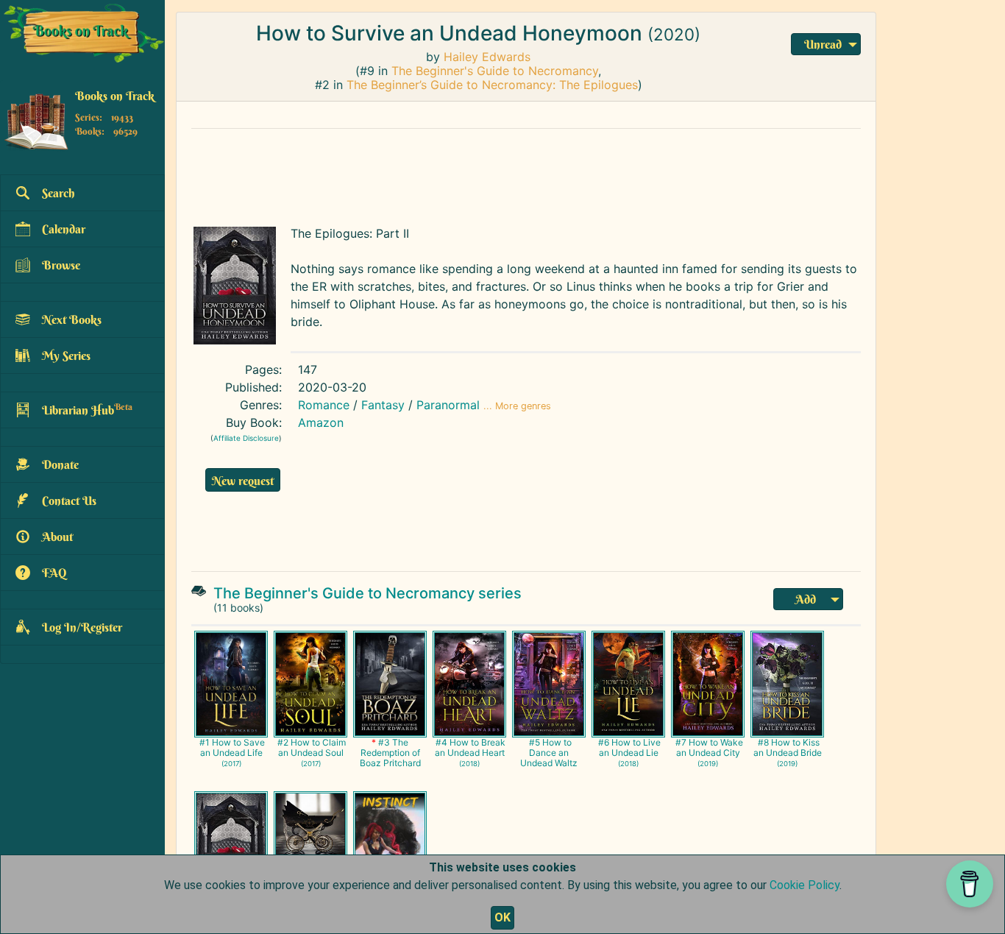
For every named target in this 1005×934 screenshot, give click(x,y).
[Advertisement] (526, 174)
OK (502, 917)
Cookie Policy (804, 885)
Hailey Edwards (487, 56)
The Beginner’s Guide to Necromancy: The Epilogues (492, 84)
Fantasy (383, 404)
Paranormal (448, 404)
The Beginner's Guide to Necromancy (494, 70)
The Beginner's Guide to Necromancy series (367, 593)
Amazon (321, 422)
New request (243, 480)
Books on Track (115, 96)
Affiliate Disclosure (246, 438)
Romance (323, 404)
